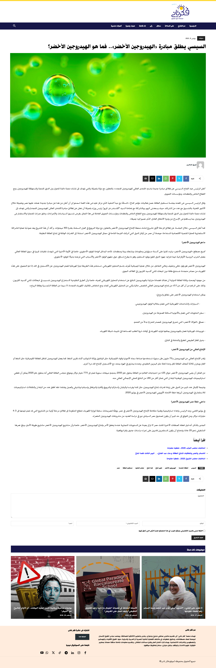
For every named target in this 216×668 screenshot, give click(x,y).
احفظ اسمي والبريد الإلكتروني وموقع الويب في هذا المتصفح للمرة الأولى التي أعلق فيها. (170, 531)
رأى (151, 26)
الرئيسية (192, 26)
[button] (14, 26)
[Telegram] (66, 653)
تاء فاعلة (142, 26)
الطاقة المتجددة (183, 468)
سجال (158, 26)
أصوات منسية (116, 26)
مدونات (201, 38)
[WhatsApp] (166, 179)
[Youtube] (42, 653)
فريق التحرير (191, 165)
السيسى (193, 468)
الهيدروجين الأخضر (170, 468)
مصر (118, 468)
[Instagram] (78, 653)
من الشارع (181, 26)
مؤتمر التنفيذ (139, 468)
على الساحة (169, 26)
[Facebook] (186, 179)
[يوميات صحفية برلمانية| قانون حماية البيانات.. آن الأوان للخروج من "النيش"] (42, 587)
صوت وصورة (130, 26)
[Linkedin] (159, 179)
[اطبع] (146, 179)
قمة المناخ (150, 468)
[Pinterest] (173, 179)
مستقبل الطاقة (127, 468)
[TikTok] (59, 653)
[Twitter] (179, 179)
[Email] (152, 179)
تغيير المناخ (159, 468)
